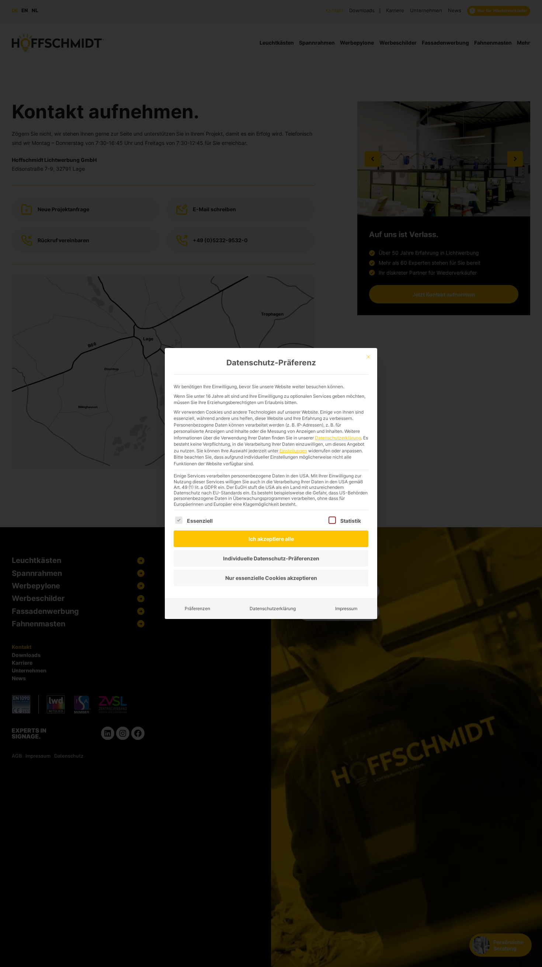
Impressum (346, 608)
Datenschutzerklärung (338, 438)
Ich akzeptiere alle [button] (271, 539)
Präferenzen (197, 608)
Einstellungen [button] (293, 450)
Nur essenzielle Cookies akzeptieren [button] (271, 578)
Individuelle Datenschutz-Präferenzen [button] (271, 558)
